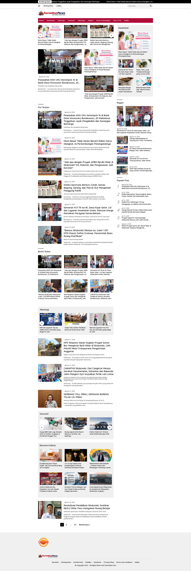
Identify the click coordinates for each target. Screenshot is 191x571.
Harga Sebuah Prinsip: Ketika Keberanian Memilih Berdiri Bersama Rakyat (137, 211)
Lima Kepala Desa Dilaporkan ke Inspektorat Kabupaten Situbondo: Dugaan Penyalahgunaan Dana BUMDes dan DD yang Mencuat (101, 489)
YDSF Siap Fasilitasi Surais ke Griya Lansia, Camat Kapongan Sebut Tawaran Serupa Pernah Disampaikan (141, 170)
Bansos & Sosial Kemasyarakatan (73, 239)
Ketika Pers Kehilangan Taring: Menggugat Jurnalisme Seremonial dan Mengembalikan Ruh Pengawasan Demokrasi (136, 203)
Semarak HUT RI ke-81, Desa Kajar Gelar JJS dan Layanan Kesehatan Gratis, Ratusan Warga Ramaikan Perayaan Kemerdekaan (101, 42)
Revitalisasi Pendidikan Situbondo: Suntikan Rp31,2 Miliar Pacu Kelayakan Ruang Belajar (87, 507)
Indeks (59, 6)
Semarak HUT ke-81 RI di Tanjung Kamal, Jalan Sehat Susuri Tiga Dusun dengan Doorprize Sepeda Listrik (140, 160)
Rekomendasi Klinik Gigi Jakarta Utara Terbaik (143, 90)
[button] (151, 6)
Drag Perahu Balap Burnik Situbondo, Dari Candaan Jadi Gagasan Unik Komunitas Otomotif (101, 434)
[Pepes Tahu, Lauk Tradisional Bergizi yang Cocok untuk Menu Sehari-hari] (143, 63)
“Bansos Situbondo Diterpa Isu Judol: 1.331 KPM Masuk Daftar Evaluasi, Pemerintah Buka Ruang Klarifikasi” (88, 233)
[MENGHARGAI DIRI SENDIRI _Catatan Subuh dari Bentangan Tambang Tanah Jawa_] (101, 455)
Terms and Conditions (124, 562)
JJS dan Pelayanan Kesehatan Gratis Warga (76, 217)
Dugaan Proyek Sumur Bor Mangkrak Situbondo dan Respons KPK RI (84, 355)
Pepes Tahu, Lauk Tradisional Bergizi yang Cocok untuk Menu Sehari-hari (143, 72)
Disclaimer (97, 562)
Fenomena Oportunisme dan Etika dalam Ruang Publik (80, 194)
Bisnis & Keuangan (103, 20)
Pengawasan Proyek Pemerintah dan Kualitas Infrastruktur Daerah (83, 171)
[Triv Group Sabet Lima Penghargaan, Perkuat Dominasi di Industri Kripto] (76, 455)
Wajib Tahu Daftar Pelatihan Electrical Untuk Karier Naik (50, 329)
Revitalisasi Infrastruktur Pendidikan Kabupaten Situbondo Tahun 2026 (85, 511)
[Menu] (39, 6)
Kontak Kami (78, 562)
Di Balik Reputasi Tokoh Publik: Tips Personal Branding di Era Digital (51, 466)
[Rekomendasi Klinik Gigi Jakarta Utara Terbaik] (143, 81)
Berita (41, 20)
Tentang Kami (48, 6)
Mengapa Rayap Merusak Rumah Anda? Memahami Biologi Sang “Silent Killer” (125, 90)
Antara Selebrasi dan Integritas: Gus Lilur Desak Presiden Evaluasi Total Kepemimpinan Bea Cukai (49, 489)
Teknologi (81, 20)
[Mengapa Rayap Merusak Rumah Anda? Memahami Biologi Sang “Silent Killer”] (126, 81)
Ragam (90, 20)
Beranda (55, 562)
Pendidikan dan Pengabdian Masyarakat (50, 86)
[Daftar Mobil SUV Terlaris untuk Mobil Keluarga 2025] (76, 423)
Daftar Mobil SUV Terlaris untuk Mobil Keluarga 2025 (74, 433)
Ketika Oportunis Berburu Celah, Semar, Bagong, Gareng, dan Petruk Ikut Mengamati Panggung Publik (75, 42)
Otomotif (71, 20)
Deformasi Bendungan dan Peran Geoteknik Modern (100, 329)
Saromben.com (110, 565)
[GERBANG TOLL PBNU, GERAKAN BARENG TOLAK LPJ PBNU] (49, 399)
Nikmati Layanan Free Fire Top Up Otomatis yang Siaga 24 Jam (75, 330)
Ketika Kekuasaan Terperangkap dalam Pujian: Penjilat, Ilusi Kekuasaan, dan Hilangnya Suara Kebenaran (136, 195)
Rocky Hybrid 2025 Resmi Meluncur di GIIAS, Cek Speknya (49, 434)
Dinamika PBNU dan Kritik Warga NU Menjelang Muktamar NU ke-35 (84, 400)
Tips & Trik (117, 20)
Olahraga (61, 20)
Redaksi (88, 562)
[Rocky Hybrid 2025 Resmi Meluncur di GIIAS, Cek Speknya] (51, 423)
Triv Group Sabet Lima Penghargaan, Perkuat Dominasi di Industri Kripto (74, 466)
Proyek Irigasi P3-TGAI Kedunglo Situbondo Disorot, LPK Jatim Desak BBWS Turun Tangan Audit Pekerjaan (135, 219)
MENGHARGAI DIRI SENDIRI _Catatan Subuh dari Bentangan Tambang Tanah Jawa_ (100, 466)
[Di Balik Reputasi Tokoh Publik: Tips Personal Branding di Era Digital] (51, 455)
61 (75, 524)
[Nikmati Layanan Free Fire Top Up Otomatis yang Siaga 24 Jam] (76, 319)
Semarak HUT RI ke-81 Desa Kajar (100, 217)
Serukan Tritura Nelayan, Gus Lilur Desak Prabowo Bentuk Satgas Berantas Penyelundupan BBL (75, 489)
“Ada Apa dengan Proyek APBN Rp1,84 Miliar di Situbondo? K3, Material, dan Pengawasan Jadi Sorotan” (49, 42)
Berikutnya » (84, 524)
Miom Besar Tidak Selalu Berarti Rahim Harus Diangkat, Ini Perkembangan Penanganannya (102, 2)
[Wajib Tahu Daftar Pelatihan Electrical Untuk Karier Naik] (51, 319)
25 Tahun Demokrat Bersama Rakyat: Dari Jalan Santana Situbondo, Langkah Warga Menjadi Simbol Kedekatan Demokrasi (140, 150)
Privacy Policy (109, 562)
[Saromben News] (52, 13)
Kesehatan (51, 20)
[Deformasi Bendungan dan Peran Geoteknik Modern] (101, 319)
